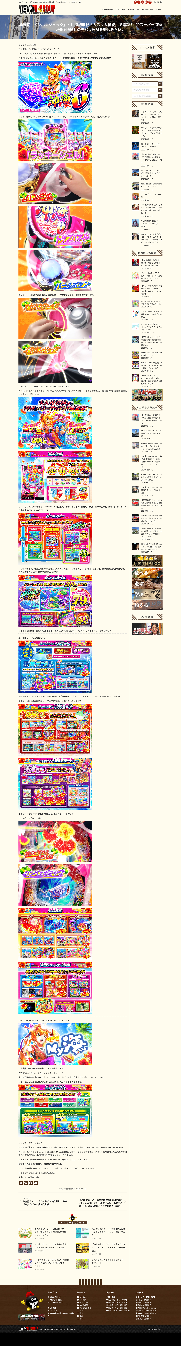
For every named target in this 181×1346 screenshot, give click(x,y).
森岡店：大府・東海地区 (146, 1310)
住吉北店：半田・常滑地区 (118, 1299)
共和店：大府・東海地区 (146, 1308)
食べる (82, 1310)
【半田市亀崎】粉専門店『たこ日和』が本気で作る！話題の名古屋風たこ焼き (151, 158)
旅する (82, 1318)
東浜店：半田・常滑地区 (117, 1305)
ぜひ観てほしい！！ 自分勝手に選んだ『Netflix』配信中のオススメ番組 (51, 1246)
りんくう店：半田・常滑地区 (119, 1310)
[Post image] (25, 1233)
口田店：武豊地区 (144, 1299)
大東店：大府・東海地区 (146, 1313)
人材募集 (82, 1299)
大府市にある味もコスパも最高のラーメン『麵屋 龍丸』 (151, 490)
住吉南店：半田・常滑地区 (118, 1302)
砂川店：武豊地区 (144, 1302)
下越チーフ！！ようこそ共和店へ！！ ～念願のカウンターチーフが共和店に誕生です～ (151, 115)
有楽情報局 (83, 1305)
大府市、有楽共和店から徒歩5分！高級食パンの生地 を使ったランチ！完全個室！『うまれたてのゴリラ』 (151, 461)
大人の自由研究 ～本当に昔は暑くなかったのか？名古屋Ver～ (151, 314)
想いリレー (83, 1302)
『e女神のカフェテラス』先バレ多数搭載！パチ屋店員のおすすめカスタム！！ (51, 1263)
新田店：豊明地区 (144, 1316)
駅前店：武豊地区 (144, 1305)
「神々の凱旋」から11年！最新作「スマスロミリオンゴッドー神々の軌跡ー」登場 (109, 1247)
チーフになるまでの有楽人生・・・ (151, 195)
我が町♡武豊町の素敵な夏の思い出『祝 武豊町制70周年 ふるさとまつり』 (152, 518)
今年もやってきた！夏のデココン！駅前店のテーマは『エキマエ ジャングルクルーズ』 (151, 131)
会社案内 (82, 1297)
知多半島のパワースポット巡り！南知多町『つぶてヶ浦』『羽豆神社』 (151, 477)
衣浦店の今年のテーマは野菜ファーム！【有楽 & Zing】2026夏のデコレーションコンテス (51, 1232)
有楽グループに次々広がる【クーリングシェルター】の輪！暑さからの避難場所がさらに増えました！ (151, 238)
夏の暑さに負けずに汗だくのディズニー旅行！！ (151, 145)
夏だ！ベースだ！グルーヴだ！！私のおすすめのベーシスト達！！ (151, 173)
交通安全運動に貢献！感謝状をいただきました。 (151, 185)
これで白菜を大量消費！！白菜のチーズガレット (108, 1261)
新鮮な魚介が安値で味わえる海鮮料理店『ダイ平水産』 (151, 433)
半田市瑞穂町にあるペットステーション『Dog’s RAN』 (151, 223)
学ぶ (81, 1316)
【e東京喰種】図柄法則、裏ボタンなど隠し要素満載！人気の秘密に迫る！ (151, 263)
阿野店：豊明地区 (144, 1318)
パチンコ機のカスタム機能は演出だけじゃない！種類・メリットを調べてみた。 (108, 1232)
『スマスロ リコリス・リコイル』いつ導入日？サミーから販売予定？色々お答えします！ (151, 209)
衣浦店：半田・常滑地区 (117, 1308)
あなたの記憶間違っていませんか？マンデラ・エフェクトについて (151, 327)
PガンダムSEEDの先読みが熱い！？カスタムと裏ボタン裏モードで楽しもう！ (151, 365)
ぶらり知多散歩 (85, 1308)
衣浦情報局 (70, 1189)
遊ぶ (81, 1313)
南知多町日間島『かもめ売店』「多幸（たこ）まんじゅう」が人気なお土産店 (151, 446)
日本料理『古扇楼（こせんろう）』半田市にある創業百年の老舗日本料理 (151, 547)
